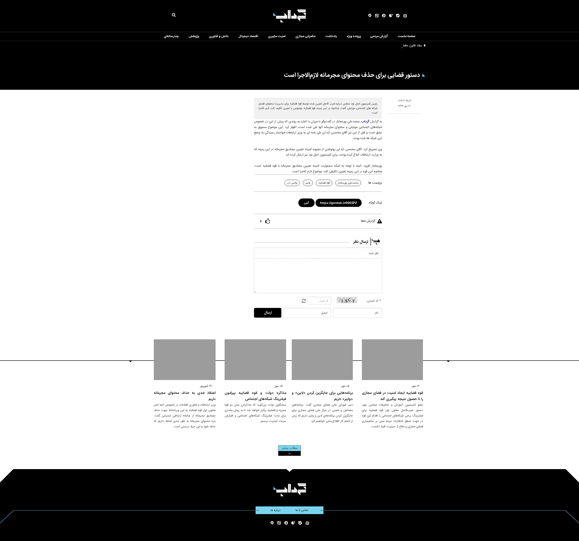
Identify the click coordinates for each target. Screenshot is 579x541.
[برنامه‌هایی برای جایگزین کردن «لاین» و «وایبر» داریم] (322, 359)
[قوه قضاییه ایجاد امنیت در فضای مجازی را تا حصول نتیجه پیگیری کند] (392, 359)
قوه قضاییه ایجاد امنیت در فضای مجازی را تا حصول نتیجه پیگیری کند (392, 396)
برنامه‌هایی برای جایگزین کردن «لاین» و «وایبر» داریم (322, 396)
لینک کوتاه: (375, 203)
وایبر (307, 183)
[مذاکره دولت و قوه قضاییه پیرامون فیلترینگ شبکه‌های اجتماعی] (255, 359)
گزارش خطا (368, 221)
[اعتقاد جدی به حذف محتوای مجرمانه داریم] (185, 359)
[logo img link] (289, 16)
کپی (307, 202)
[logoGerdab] (289, 489)
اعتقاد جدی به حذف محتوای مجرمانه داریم (185, 396)
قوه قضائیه (324, 183)
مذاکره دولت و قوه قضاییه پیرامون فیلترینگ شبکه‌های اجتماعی (255, 396)
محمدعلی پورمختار (348, 183)
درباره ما (275, 510)
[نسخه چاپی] (390, 115)
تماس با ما (302, 510)
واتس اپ (292, 183)
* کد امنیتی (374, 300)
